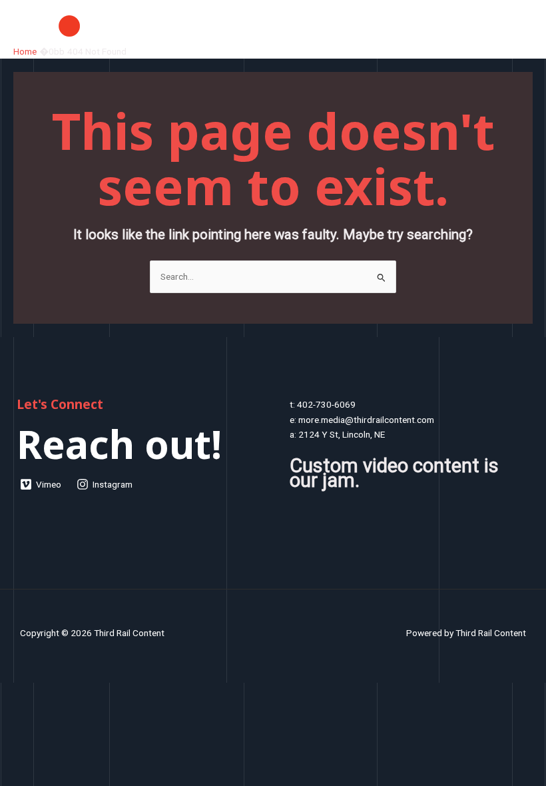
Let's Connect (60, 404)
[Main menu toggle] (519, 25)
